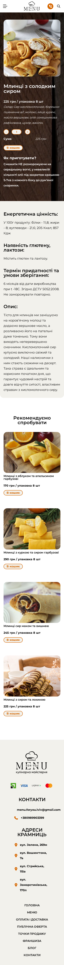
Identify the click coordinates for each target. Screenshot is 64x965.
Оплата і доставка (32, 919)
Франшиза (32, 941)
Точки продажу (32, 933)
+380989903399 (32, 817)
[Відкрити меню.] (5, 6)
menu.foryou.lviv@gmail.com (39, 809)
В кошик (13, 147)
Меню (32, 912)
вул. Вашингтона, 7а (33, 855)
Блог (32, 948)
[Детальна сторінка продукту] (32, 452)
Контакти (32, 955)
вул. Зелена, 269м (33, 845)
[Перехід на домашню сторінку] (32, 763)
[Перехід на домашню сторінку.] (32, 6)
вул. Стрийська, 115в (32, 868)
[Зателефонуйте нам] (50, 6)
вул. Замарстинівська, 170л (33, 885)
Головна (32, 905)
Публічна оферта (32, 926)
